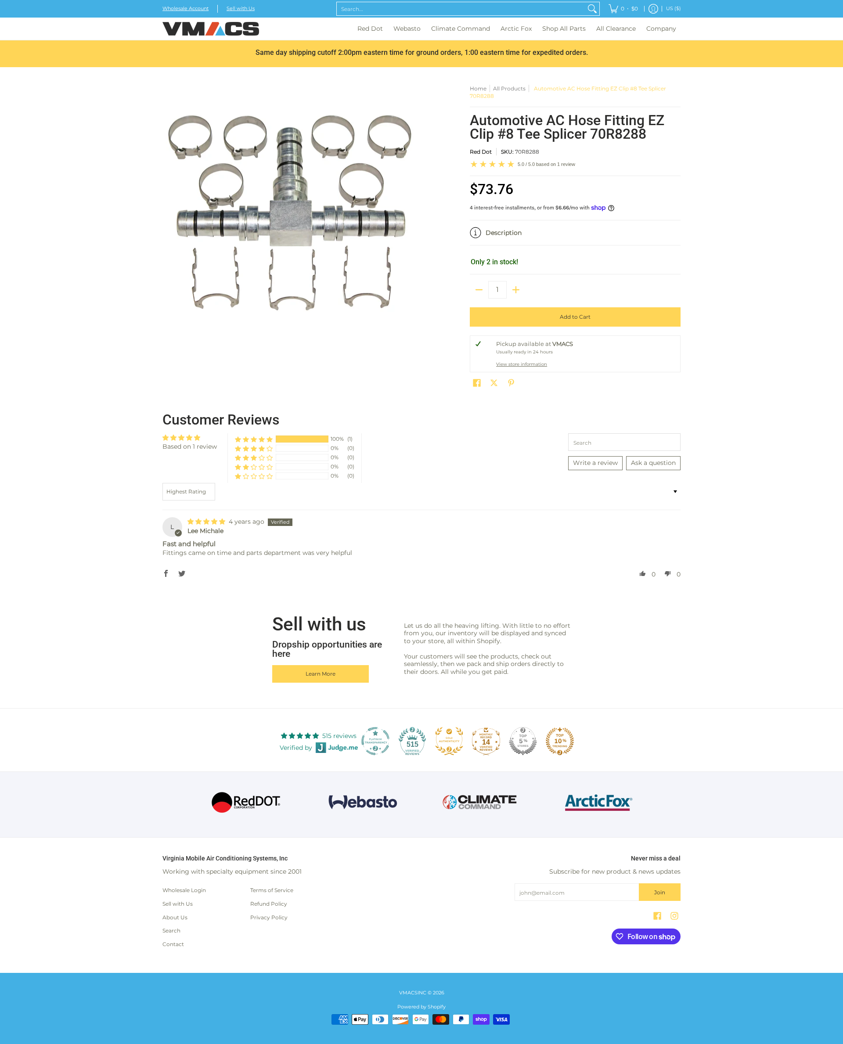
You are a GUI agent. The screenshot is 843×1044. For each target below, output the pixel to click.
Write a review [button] (595, 463)
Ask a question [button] (653, 463)
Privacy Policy (269, 917)
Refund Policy (268, 903)
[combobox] (461, 8)
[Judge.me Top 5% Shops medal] (523, 741)
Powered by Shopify (421, 1007)
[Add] (516, 290)
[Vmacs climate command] (480, 802)
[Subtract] (479, 290)
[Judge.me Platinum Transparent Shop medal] (375, 741)
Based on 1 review (189, 446)
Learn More (320, 673)
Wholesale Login (184, 890)
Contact (173, 944)
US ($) (673, 8)
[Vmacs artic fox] (597, 802)
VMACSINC (412, 993)
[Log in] (653, 9)
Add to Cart (575, 316)
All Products (509, 88)
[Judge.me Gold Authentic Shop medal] (449, 741)
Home (478, 88)
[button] (575, 236)
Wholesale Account (185, 8)
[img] (207, 522)
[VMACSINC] (210, 29)
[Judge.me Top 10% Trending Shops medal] (560, 741)
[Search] (592, 8)
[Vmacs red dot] (246, 802)
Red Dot (481, 151)
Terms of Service (271, 890)
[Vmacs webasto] (363, 802)
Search (171, 930)
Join (659, 892)
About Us (174, 917)
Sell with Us (241, 8)
